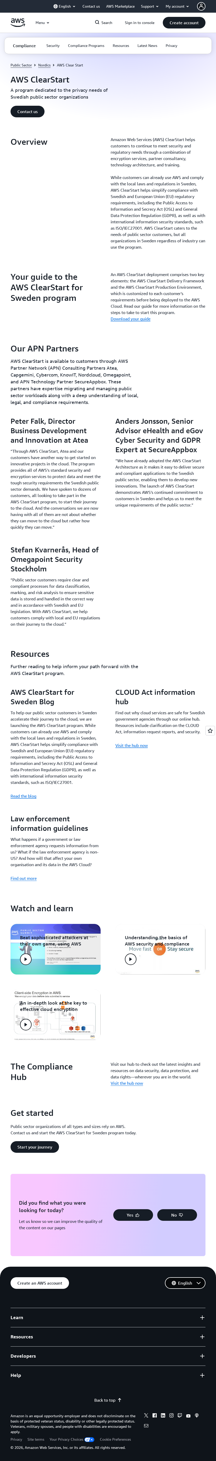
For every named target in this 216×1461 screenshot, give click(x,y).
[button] (184, 22)
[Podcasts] (197, 1416)
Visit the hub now (131, 745)
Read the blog (23, 796)
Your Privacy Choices (66, 1439)
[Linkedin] (163, 1416)
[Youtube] (188, 1416)
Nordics (44, 65)
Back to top (104, 1400)
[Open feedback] (210, 730)
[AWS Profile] (201, 6)
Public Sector (21, 65)
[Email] (146, 1426)
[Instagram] (171, 1416)
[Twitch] (180, 1416)
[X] (146, 1416)
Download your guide (130, 318)
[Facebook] (155, 1416)
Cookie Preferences (115, 1439)
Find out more (24, 878)
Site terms (35, 1439)
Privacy (16, 1439)
